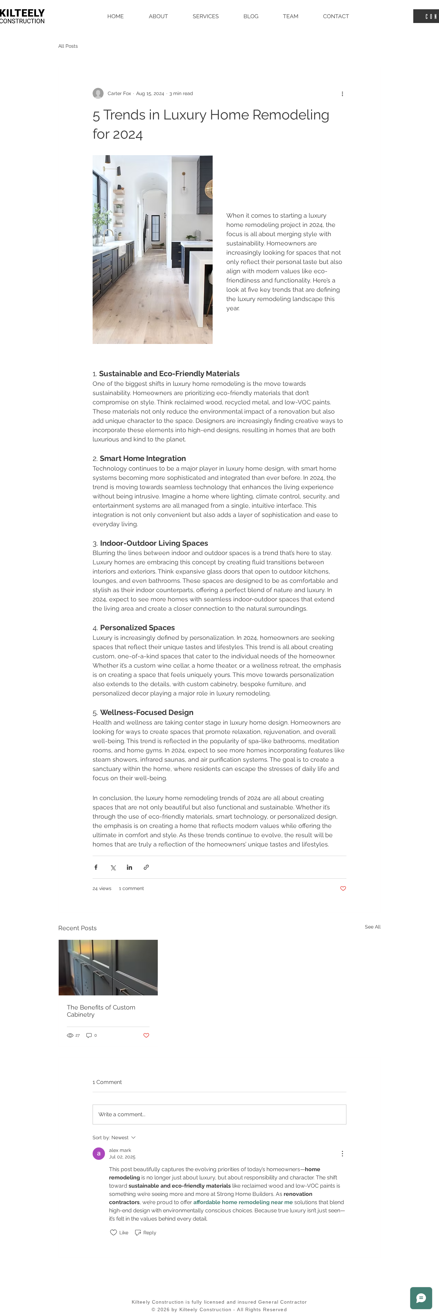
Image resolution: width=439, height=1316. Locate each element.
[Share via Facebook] (96, 867)
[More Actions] (342, 1154)
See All (373, 927)
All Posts (68, 46)
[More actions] (342, 93)
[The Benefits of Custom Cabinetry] (108, 967)
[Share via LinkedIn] (129, 867)
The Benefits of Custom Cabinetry (101, 1011)
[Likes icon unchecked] (113, 1232)
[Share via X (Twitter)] (112, 867)
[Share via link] (146, 867)
